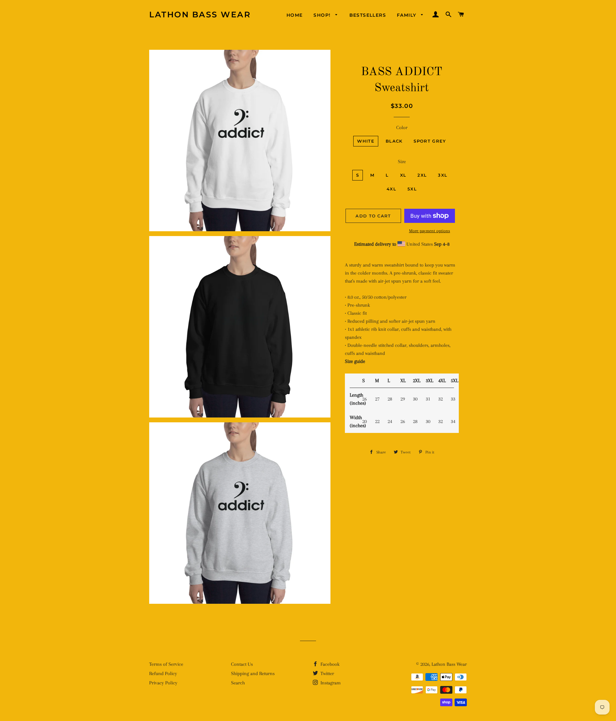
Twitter (326, 673)
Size (402, 161)
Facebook (329, 664)
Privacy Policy (163, 683)
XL (403, 175)
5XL (412, 188)
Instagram (330, 683)
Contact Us (242, 664)
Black (394, 141)
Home (295, 15)
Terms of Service (166, 664)
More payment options (429, 230)
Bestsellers (367, 15)
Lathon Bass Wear (200, 14)
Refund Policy (163, 673)
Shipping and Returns (253, 673)
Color (401, 127)
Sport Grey (430, 141)
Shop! (322, 15)
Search (238, 683)
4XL (391, 188)
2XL (422, 175)
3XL (442, 175)
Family (407, 15)
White (365, 141)
